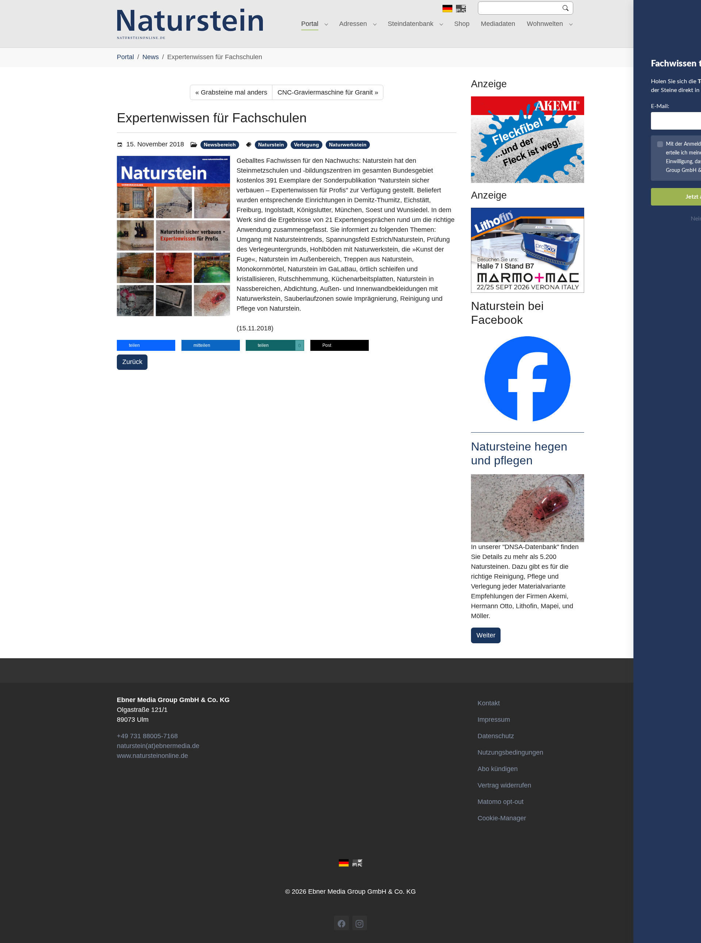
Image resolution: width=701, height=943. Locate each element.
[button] (146, 345)
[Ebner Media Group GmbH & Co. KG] (190, 24)
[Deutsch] (447, 8)
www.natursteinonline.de (152, 755)
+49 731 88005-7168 (147, 736)
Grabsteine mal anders (231, 92)
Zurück (132, 361)
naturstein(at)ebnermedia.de (158, 746)
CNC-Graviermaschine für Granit (327, 92)
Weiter (485, 635)
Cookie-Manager (502, 818)
